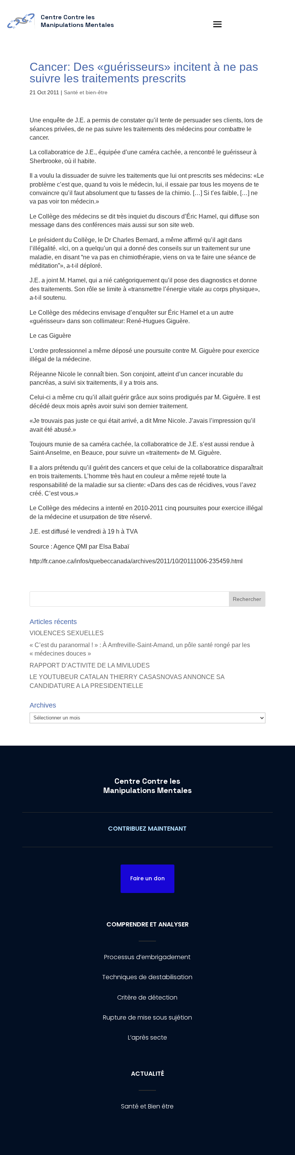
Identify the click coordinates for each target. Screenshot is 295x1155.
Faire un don (147, 878)
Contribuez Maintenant (147, 828)
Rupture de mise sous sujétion (147, 1017)
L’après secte (147, 1037)
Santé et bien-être (86, 92)
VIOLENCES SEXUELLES (67, 633)
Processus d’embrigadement (147, 957)
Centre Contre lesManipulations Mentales (147, 785)
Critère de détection (147, 997)
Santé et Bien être (147, 1106)
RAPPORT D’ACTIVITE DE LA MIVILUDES (90, 665)
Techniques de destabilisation (147, 977)
